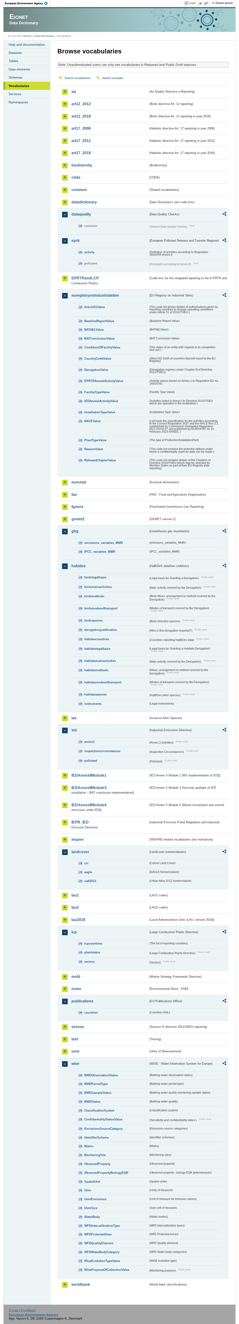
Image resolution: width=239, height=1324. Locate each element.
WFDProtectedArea (97, 1234)
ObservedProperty (97, 1164)
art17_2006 (81, 128)
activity (89, 252)
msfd (75, 977)
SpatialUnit (92, 1181)
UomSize (90, 1208)
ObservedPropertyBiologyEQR (106, 1173)
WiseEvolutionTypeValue (102, 1261)
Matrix (88, 1146)
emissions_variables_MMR (103, 543)
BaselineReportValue (99, 321)
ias (74, 718)
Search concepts (112, 78)
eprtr (75, 241)
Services (15, 94)
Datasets (15, 53)
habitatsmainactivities (100, 661)
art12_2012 (81, 104)
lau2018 (78, 920)
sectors (89, 961)
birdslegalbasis (95, 577)
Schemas (15, 77)
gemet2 (77, 519)
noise (76, 989)
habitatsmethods (96, 670)
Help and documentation (27, 44)
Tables (13, 61)
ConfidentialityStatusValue (103, 1119)
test (74, 1039)
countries (91, 1012)
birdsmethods (94, 596)
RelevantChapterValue (100, 460)
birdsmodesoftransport (100, 608)
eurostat (78, 482)
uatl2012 (90, 881)
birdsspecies (93, 620)
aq (73, 92)
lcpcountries (93, 943)
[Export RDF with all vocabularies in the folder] (224, 214)
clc (86, 863)
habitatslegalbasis (97, 648)
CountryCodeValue (97, 358)
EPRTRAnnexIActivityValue (103, 381)
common (79, 190)
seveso (77, 1027)
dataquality (81, 214)
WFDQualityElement (98, 1243)
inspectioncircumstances (102, 751)
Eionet (27, 36)
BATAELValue (94, 329)
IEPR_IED (80, 822)
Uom (87, 1190)
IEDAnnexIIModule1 (88, 775)
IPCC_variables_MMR (99, 551)
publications (82, 1001)
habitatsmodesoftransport (102, 682)
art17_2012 (81, 141)
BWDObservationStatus (101, 1075)
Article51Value (94, 307)
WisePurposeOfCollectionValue (106, 1270)
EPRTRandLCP (85, 278)
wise (75, 1064)
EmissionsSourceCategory (103, 1128)
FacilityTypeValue (96, 392)
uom (75, 1051)
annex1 (89, 742)
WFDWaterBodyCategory (102, 1252)
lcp (74, 932)
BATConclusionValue (99, 338)
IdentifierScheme (96, 1137)
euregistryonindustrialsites (95, 295)
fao (74, 495)
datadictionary (84, 202)
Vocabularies (19, 86)
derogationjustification (100, 630)
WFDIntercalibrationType (102, 1225)
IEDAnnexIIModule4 (88, 805)
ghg (74, 531)
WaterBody (92, 1217)
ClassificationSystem (99, 1110)
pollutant (90, 760)
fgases (77, 507)
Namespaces (18, 102)
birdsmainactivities (98, 587)
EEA (28, 3)
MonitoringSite (95, 1155)
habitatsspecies (95, 694)
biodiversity (81, 165)
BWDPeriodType (96, 1084)
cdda (75, 177)
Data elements (19, 69)
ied (74, 730)
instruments (93, 703)
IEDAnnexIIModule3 (88, 788)
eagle (88, 872)
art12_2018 (81, 116)
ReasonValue (93, 449)
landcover (80, 852)
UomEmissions (95, 1199)
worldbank (80, 1284)
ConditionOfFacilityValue (102, 347)
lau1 (75, 895)
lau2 (75, 907)
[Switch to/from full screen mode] (207, 3)
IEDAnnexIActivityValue (101, 401)
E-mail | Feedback (22, 1310)
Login (192, 3)
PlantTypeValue (95, 440)
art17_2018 (81, 153)
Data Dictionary (44, 36)
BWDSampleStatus (97, 1093)
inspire (77, 839)
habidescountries (96, 639)
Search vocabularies (77, 78)
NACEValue (92, 421)
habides (78, 566)
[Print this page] (201, 3)
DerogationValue (96, 370)
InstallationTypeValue (99, 412)
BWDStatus (92, 1101)
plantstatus (92, 952)
